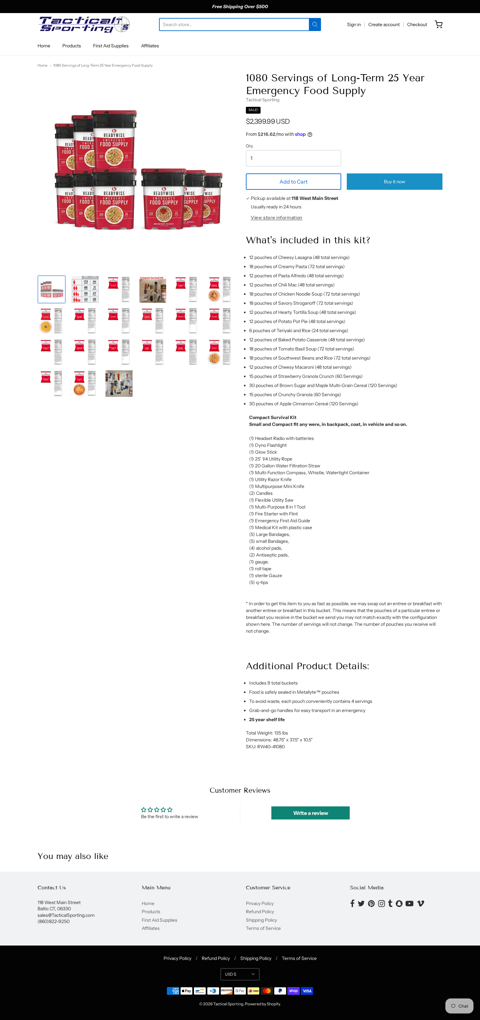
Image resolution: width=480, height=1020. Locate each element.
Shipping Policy (261, 920)
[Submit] (315, 24)
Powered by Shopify (262, 1003)
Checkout (417, 24)
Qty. (249, 146)
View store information (276, 217)
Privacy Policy (260, 903)
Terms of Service (263, 928)
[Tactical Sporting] (84, 24)
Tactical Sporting (263, 99)
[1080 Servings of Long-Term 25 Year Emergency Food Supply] (52, 289)
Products (71, 46)
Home (44, 46)
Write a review (310, 813)
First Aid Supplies (111, 46)
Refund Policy (260, 912)
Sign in (354, 24)
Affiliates (150, 46)
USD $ (230, 974)
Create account (384, 24)
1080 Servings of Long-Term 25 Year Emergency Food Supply (103, 65)
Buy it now (394, 182)
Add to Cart (294, 181)
